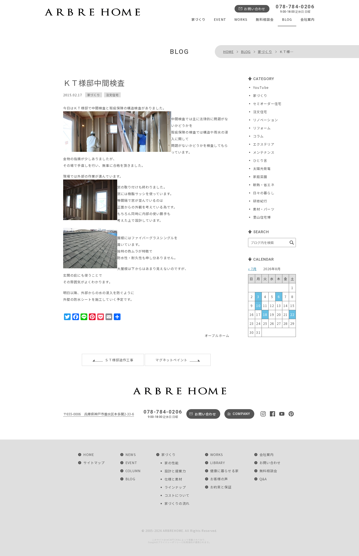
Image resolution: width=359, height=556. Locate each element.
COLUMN (133, 470)
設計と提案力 (175, 470)
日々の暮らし (263, 192)
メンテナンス (263, 152)
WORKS (241, 19)
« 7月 (252, 268)
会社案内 (307, 19)
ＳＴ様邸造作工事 (119, 359)
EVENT (220, 19)
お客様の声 (219, 478)
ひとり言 (260, 160)
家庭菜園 (260, 176)
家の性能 (172, 462)
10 (258, 305)
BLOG (287, 19)
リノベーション (265, 119)
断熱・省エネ (263, 184)
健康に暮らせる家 (224, 470)
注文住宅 (112, 95)
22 (292, 314)
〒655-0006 (98, 413)
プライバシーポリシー (169, 542)
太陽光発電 (262, 168)
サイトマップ (94, 462)
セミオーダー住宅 (267, 103)
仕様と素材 (173, 479)
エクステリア (263, 144)
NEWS (130, 454)
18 (265, 314)
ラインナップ (175, 487)
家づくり (198, 19)
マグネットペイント (171, 359)
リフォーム (262, 127)
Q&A (263, 478)
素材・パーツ (263, 209)
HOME (228, 51)
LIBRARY (217, 462)
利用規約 (188, 542)
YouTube (261, 87)
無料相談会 (265, 19)
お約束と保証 (221, 486)
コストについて (177, 495)
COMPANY (241, 414)
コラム (258, 136)
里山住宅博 (262, 217)
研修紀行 (260, 200)
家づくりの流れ (177, 503)
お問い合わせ (254, 8)
